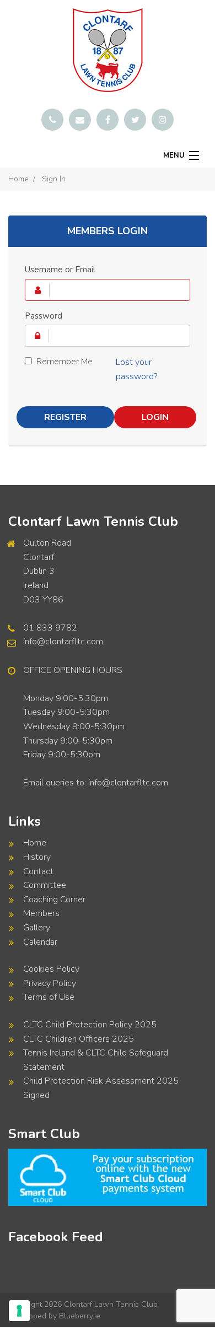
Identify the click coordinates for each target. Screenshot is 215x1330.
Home (18, 179)
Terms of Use (48, 997)
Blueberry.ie (79, 1316)
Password (43, 315)
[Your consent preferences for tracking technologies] (19, 1310)
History (37, 857)
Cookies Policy (51, 969)
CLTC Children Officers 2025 (78, 1039)
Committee (44, 885)
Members (41, 913)
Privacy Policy (49, 983)
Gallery (36, 928)
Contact (38, 871)
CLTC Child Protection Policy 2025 (90, 1025)
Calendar (40, 942)
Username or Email (60, 269)
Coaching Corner (54, 899)
